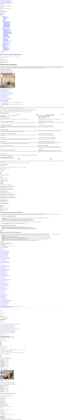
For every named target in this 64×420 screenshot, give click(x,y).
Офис (7, 349)
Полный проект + (8, 169)
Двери (2, 387)
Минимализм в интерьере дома (4, 302)
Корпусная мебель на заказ (6, 48)
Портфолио (3, 45)
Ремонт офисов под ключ (6, 36)
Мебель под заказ (5, 40)
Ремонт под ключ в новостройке (7, 29)
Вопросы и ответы (5, 17)
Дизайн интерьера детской (6, 26)
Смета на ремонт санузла (12, 326)
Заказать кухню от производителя (4, 288)
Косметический (3, 394)
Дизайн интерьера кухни (6, 23)
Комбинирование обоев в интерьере (4, 283)
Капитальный (8, 394)
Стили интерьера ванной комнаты (4, 275)
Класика (2, 360)
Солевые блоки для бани (3, 265)
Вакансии (4, 18)
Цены (2, 42)
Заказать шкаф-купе (5, 39)
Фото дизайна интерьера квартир (4, 270)
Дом (5, 349)
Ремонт (3, 28)
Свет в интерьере (2, 276)
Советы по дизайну (2, 249)
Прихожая (24, 349)
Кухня (21, 349)
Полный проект (3, 169)
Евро (11, 394)
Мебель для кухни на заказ (6, 38)
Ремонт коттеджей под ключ (6, 30)
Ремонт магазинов (2, 287)
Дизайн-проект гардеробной (3, 261)
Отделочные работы (5, 47)
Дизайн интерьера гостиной (6, 22)
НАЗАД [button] (1, 416)
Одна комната (3, 352)
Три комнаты (12, 352)
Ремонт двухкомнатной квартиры (4, 253)
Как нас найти (5, 20)
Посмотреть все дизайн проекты (4, 100)
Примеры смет (5, 43)
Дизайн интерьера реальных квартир (5, 257)
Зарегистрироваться (2, 338)
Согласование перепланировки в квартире (5, 279)
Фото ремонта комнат (3, 271)
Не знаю (2, 367)
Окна (2, 386)
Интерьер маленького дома (3, 274)
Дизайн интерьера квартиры (6, 21)
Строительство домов (6, 50)
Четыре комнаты (16, 352)
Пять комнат (21, 352)
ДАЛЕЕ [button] (3, 416)
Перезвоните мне (2, 14)
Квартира (1, 230)
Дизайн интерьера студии (6, 25)
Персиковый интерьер (3, 296)
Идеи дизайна (1, 292)
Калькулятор (1, 4)
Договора (4, 19)
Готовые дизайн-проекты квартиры (4, 258)
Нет (1, 381)
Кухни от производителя (6, 41)
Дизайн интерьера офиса (6, 27)
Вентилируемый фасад (6, 35)
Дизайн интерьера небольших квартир (5, 301)
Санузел (18, 349)
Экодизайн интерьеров (3, 305)
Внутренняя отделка (2, 289)
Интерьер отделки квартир (3, 256)
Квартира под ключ (5, 34)
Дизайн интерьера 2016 (3, 297)
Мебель (3, 37)
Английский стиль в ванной (3, 284)
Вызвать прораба (2, 7)
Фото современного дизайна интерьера (5, 266)
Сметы (1, 9)
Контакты (3, 51)
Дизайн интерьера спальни (6, 24)
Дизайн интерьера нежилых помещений (5, 262)
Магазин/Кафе (11, 349)
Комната (15, 349)
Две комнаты (7, 352)
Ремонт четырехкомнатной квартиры (5, 252)
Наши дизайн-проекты (6, 46)
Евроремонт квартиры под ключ (7, 31)
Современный (3, 364)
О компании (3, 16)
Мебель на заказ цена (6, 44)
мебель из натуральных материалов (24, 228)
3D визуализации (5, 49)
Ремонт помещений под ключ (7, 32)
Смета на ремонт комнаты (12, 327)
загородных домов (15, 214)
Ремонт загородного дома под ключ (7, 33)
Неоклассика (2, 363)
